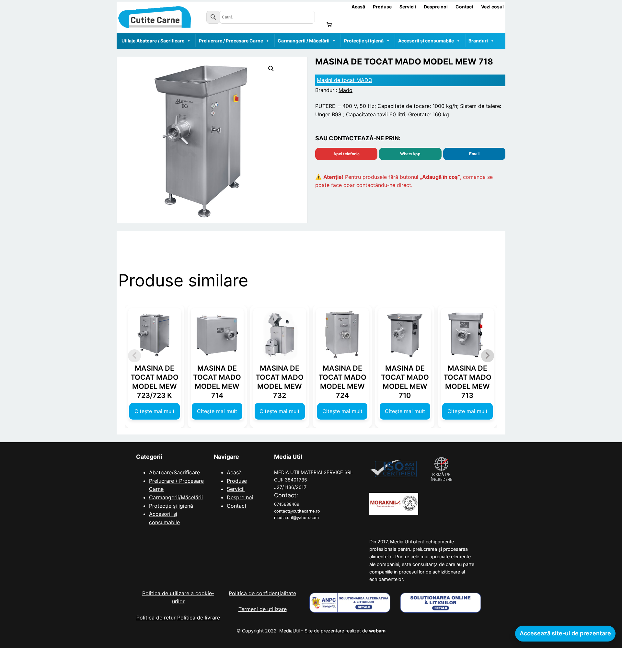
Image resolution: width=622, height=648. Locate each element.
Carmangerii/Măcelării (176, 497)
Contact (237, 506)
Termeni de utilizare (262, 609)
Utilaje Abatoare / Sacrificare (152, 40)
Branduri (478, 40)
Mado (345, 90)
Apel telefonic (346, 153)
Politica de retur (156, 617)
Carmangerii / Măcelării (303, 40)
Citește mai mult (154, 411)
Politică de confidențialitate (262, 593)
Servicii (236, 489)
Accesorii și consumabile (426, 40)
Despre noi (240, 497)
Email (474, 154)
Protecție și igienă (364, 40)
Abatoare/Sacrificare (174, 472)
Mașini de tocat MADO (344, 80)
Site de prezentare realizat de (345, 630)
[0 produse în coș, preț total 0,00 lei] (329, 24)
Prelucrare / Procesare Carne (231, 40)
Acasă (234, 472)
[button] (271, 69)
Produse (237, 481)
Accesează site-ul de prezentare (565, 633)
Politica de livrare (198, 617)
